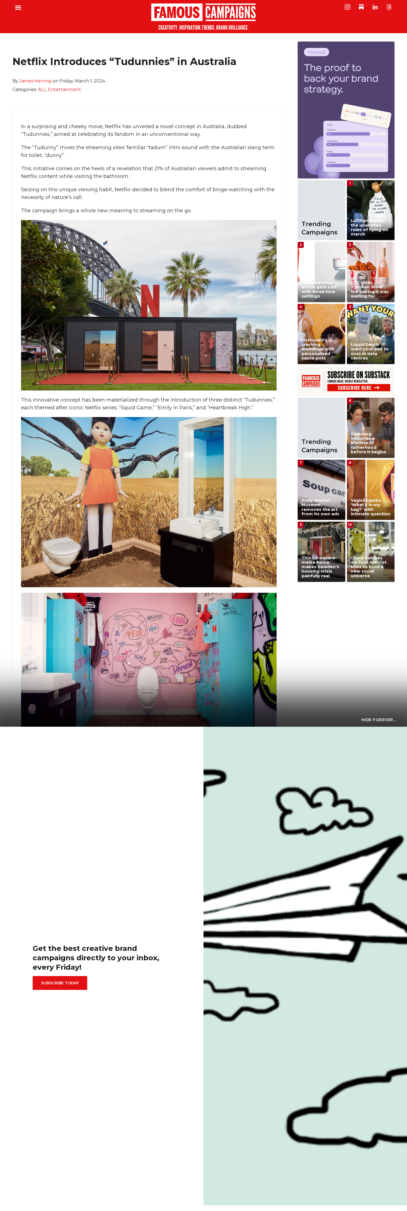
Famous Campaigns (203, 16)
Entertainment (64, 89)
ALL (42, 89)
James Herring (35, 81)
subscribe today (60, 982)
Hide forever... (379, 719)
